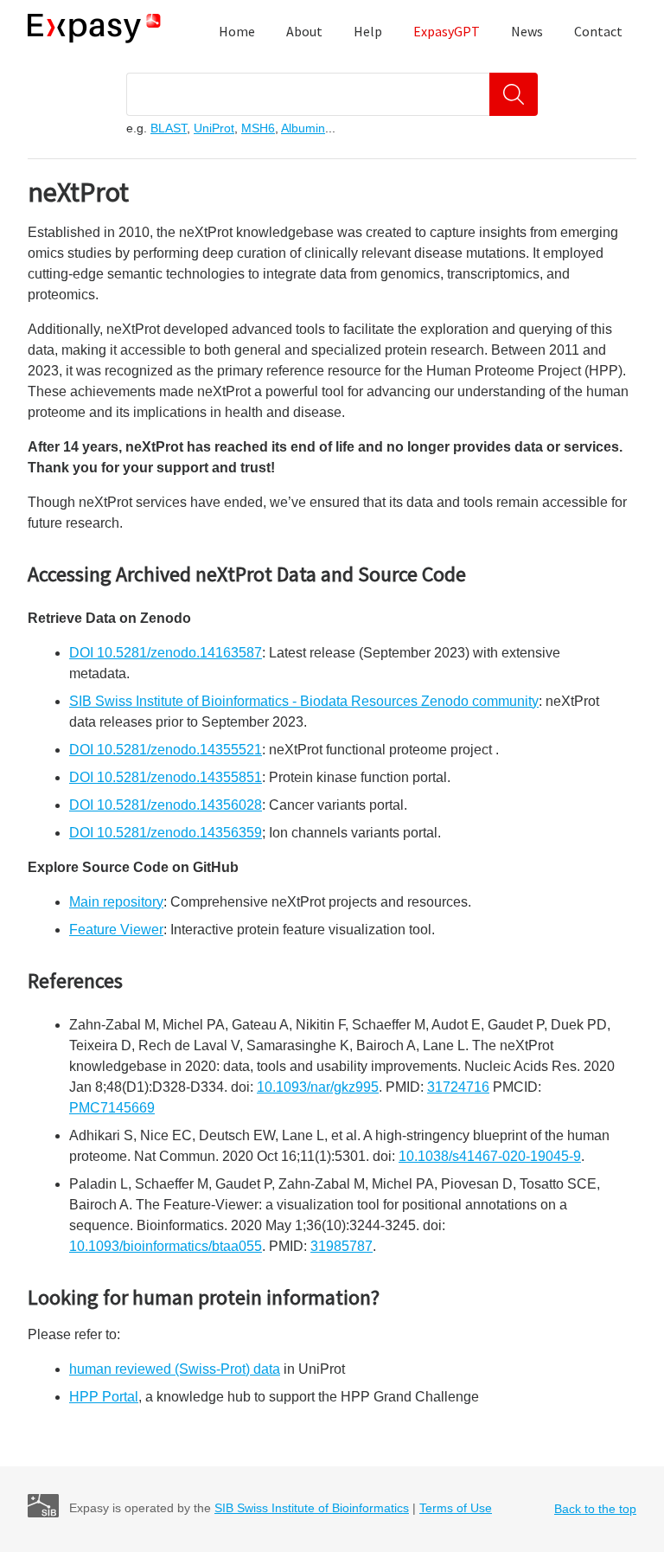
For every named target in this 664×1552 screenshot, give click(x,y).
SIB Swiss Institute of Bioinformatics (311, 1508)
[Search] (513, 94)
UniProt (214, 128)
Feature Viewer (116, 929)
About (304, 31)
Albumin (303, 128)
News (527, 31)
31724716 (458, 1087)
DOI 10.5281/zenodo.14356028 (165, 805)
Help (368, 31)
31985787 (341, 1246)
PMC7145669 (112, 1107)
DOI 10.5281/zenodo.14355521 (165, 749)
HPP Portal (103, 1396)
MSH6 (258, 128)
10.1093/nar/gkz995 (318, 1087)
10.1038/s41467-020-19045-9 (490, 1156)
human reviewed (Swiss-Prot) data (174, 1369)
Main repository (116, 902)
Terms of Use (455, 1508)
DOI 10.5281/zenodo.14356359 (165, 832)
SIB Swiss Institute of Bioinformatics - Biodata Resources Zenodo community (304, 701)
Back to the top (595, 1509)
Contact (598, 31)
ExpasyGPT (446, 31)
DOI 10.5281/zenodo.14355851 (165, 777)
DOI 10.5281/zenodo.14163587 (165, 652)
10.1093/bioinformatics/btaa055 (165, 1246)
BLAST (168, 128)
